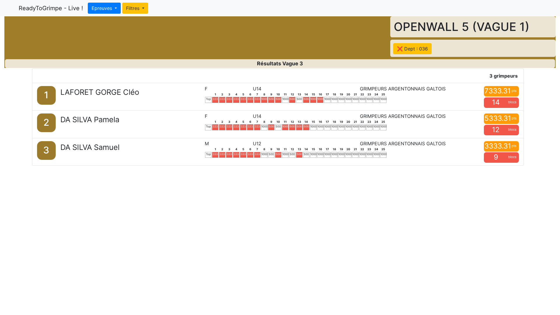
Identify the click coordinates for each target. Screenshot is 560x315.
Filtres (133, 8)
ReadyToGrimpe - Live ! (51, 8)
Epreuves (102, 8)
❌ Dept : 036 (412, 49)
